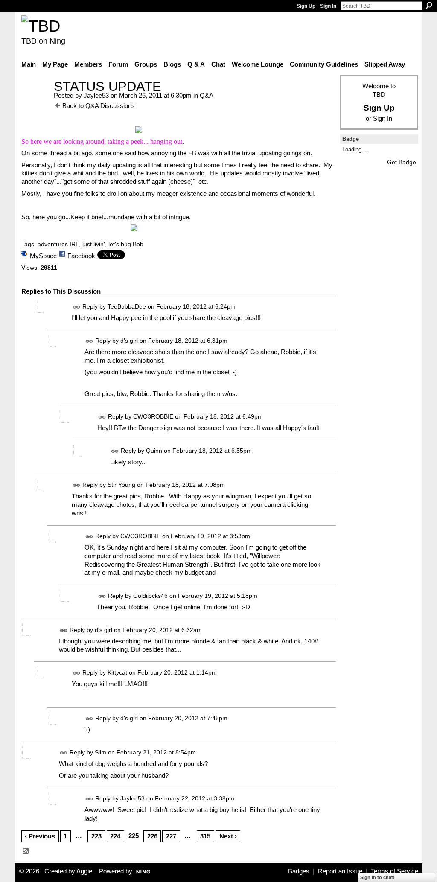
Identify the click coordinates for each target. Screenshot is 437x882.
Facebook (81, 255)
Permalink (77, 307)
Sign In (328, 6)
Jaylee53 (96, 95)
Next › (228, 836)
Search (428, 5)
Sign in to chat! (377, 877)
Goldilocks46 (150, 595)
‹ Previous (40, 836)
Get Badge (401, 162)
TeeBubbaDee (127, 306)
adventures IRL (58, 244)
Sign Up (306, 6)
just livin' (93, 244)
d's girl (129, 340)
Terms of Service (394, 871)
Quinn (154, 450)
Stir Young (121, 484)
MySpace (43, 255)
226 (152, 836)
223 (96, 836)
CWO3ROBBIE (153, 416)
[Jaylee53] (35, 102)
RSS (26, 851)
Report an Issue (340, 871)
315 (205, 836)
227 (171, 836)
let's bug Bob (125, 244)
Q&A (206, 95)
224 (115, 836)
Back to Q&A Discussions (98, 105)
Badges (298, 871)
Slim (100, 752)
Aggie (84, 871)
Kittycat (117, 672)
